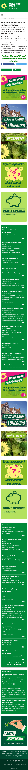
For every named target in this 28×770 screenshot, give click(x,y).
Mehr (23, 238)
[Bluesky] (16, 761)
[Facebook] (5, 761)
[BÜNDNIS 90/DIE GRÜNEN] (4, 6)
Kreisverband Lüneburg (7, 19)
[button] (7, 64)
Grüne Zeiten (5, 227)
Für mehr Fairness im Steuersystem (12, 353)
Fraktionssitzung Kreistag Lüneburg (12, 291)
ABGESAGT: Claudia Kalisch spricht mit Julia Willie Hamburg (13, 309)
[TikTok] (13, 761)
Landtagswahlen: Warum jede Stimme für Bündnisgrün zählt (14, 701)
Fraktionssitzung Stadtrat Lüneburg (12, 326)
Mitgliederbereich (6, 764)
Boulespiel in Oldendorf (9, 269)
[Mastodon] (10, 761)
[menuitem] (6, 764)
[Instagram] (7, 761)
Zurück (17, 70)
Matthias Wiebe (15, 297)
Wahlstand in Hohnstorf (8, 230)
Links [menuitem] (22, 760)
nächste (18, 367)
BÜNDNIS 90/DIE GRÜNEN (15, 5)
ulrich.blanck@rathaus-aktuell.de (11, 332)
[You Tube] (19, 761)
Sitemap (18, 764)
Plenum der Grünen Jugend (10, 343)
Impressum (23, 764)
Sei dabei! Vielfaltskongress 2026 (11, 688)
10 (8, 367)
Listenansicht (6, 70)
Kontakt (13, 764)
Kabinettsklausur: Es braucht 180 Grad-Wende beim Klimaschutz (13, 675)
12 (14, 367)
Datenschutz (14, 768)
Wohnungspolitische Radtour (10, 258)
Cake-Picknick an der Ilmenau (10, 279)
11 (11, 367)
